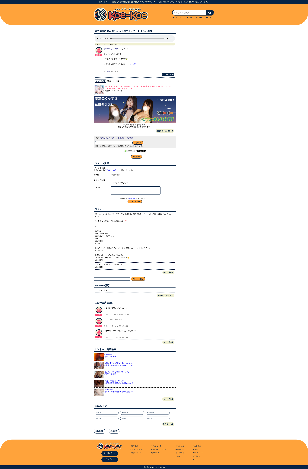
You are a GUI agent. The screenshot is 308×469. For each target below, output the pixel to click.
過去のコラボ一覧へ (164, 131)
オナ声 (107, 72)
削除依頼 (99, 431)
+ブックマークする (168, 74)
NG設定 (113, 431)
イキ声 (124, 418)
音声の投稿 (178, 18)
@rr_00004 (133, 64)
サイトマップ (180, 453)
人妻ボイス (198, 446)
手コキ (98, 418)
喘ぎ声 (149, 418)
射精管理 (150, 413)
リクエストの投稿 (195, 18)
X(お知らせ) (180, 446)
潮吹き (107, 138)
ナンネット (198, 459)
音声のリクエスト (111, 170)
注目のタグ (156, 449)
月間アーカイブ (136, 453)
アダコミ (197, 456)
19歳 (112, 138)
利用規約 (132, 198)
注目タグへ (167, 424)
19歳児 (102, 138)
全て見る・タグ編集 (125, 138)
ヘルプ (210, 18)
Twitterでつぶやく (165, 296)
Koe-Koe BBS (180, 449)
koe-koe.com (148, 467)
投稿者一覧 (156, 453)
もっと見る (167, 272)
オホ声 (98, 413)
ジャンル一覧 (156, 446)
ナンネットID (198, 453)
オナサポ (125, 413)
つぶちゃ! (197, 449)
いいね (101, 81)
